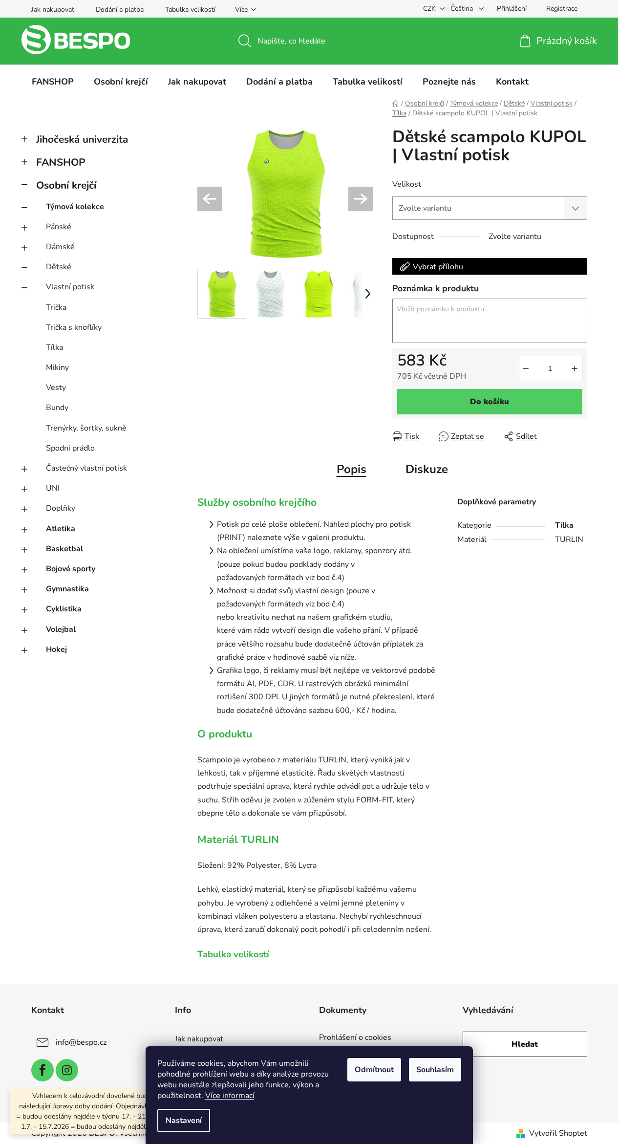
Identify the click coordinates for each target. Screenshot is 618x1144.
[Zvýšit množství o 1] (574, 368)
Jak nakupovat (52, 9)
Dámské (60, 246)
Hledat (524, 1044)
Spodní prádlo (70, 448)
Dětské (58, 266)
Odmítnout (374, 1069)
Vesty (56, 387)
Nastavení (184, 1120)
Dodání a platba (120, 9)
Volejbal (61, 629)
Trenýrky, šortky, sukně (86, 428)
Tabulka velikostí (190, 9)
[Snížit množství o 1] (525, 368)
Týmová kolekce (75, 206)
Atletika (60, 528)
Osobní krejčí (66, 185)
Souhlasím (435, 1069)
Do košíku (489, 401)
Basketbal (64, 548)
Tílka (54, 347)
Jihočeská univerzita (82, 139)
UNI (53, 488)
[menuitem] (53, 81)
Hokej (56, 649)
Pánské (58, 226)
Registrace (561, 8)
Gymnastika (67, 588)
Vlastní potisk (70, 286)
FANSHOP (60, 162)
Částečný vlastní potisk (86, 468)
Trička (56, 307)
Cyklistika (64, 609)
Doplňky (60, 508)
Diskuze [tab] (426, 469)
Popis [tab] (351, 469)
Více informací (230, 1095)
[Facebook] (42, 1070)
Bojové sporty (70, 568)
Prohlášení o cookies (355, 1038)
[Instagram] (67, 1070)
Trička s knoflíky (74, 327)
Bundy (57, 407)
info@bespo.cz (81, 1042)
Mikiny (57, 367)
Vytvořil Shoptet (558, 1133)
